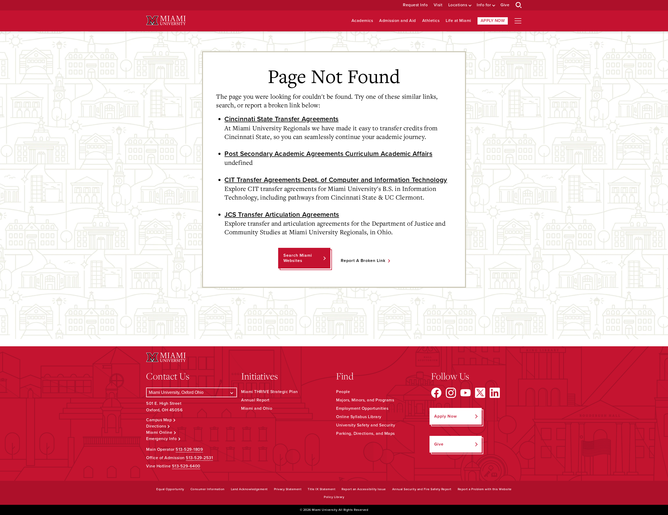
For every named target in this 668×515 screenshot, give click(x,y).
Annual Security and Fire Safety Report (421, 489)
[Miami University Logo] (166, 20)
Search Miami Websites (297, 258)
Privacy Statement (288, 489)
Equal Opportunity (170, 489)
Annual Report (255, 400)
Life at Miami (458, 20)
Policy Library (334, 497)
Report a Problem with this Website (485, 489)
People (343, 391)
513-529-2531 (199, 457)
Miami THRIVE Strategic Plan (269, 391)
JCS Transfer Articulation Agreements (281, 215)
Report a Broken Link (363, 260)
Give (504, 5)
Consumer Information (207, 489)
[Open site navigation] (518, 21)
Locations (457, 5)
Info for (484, 5)
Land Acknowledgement (249, 489)
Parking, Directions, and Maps (365, 433)
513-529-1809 (189, 449)
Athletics (431, 20)
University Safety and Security (365, 425)
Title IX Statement (321, 489)
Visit (438, 5)
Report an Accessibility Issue (364, 489)
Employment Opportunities (362, 408)
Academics (362, 20)
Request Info (415, 5)
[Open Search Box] (519, 5)
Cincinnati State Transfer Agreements (281, 119)
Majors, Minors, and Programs (365, 400)
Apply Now (493, 20)
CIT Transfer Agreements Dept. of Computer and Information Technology (335, 180)
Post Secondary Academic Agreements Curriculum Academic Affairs (328, 154)
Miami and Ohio (256, 408)
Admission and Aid (397, 20)
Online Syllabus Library (358, 416)
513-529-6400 (186, 466)
